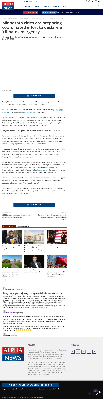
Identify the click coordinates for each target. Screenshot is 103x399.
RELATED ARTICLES (8, 226)
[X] (95, 1)
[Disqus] (34, 311)
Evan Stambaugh (9, 43)
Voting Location (19, 389)
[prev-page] (3, 280)
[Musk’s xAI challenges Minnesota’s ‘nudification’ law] (34, 261)
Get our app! (93, 394)
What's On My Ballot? (32, 389)
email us (60, 370)
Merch (56, 6)
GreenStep (41, 170)
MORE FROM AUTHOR (23, 226)
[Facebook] (86, 1)
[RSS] (92, 1)
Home (4, 18)
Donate (66, 6)
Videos (37, 6)
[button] (98, 6)
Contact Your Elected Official (49, 389)
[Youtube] (99, 1)
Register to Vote (7, 389)
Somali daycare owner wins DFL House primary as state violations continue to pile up (12, 248)
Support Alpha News (49, 12)
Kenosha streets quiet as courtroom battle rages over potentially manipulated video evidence (52, 217)
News (27, 6)
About (47, 6)
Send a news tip (30, 12)
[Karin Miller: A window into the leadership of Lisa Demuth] (57, 237)
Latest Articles (12, 18)
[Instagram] (89, 1)
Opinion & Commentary (53, 243)
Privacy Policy (26, 397)
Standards (40, 397)
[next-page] (6, 280)
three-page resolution (29, 112)
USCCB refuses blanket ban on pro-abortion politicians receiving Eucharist (16, 216)
